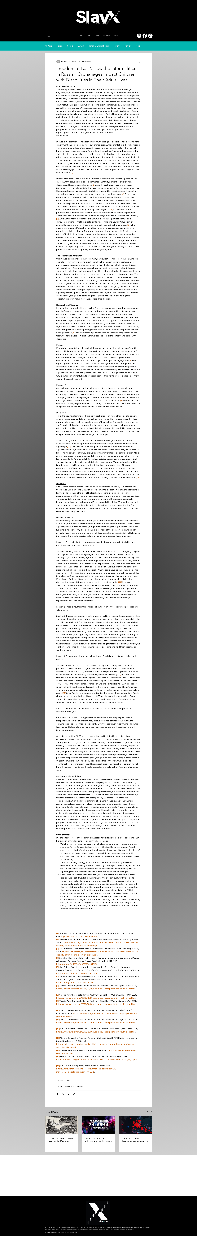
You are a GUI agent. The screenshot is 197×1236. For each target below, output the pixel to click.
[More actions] (139, 61)
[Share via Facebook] (57, 1094)
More (138, 46)
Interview (127, 46)
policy (69, 1080)
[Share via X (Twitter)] (63, 1094)
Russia (60, 1080)
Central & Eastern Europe (98, 46)
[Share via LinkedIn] (68, 1094)
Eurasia (81, 46)
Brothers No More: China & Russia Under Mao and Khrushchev (60, 1139)
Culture (70, 46)
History (116, 46)
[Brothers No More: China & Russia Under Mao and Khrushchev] (61, 1125)
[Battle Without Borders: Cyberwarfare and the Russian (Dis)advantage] (98, 1125)
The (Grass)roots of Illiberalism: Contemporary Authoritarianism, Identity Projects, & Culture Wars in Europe (134, 1139)
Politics (60, 46)
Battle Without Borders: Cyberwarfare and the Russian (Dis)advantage (98, 1139)
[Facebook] (145, 36)
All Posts (48, 46)
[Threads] (150, 36)
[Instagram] (139, 36)
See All (149, 1111)
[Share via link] (74, 1094)
